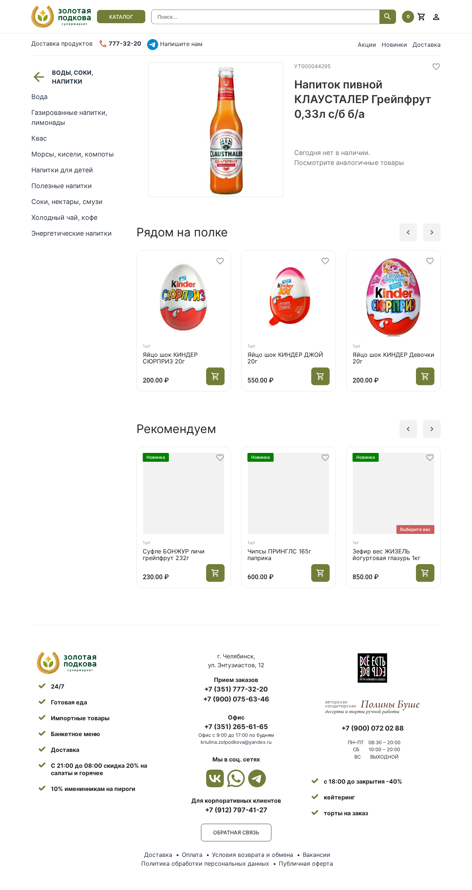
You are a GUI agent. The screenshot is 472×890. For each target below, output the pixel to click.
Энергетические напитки (71, 233)
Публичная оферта (306, 863)
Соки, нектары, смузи (67, 201)
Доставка (427, 44)
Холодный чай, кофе (64, 217)
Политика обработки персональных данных (205, 863)
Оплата (192, 854)
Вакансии (316, 854)
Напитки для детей (62, 170)
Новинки (394, 44)
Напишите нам (180, 44)
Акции (367, 44)
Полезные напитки (61, 186)
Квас (39, 138)
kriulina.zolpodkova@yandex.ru (236, 742)
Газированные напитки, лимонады (69, 117)
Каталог (121, 17)
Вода (39, 97)
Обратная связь (236, 832)
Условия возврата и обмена (252, 854)
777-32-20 (124, 43)
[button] (408, 232)
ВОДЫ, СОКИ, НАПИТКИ (72, 77)
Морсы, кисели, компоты (72, 154)
